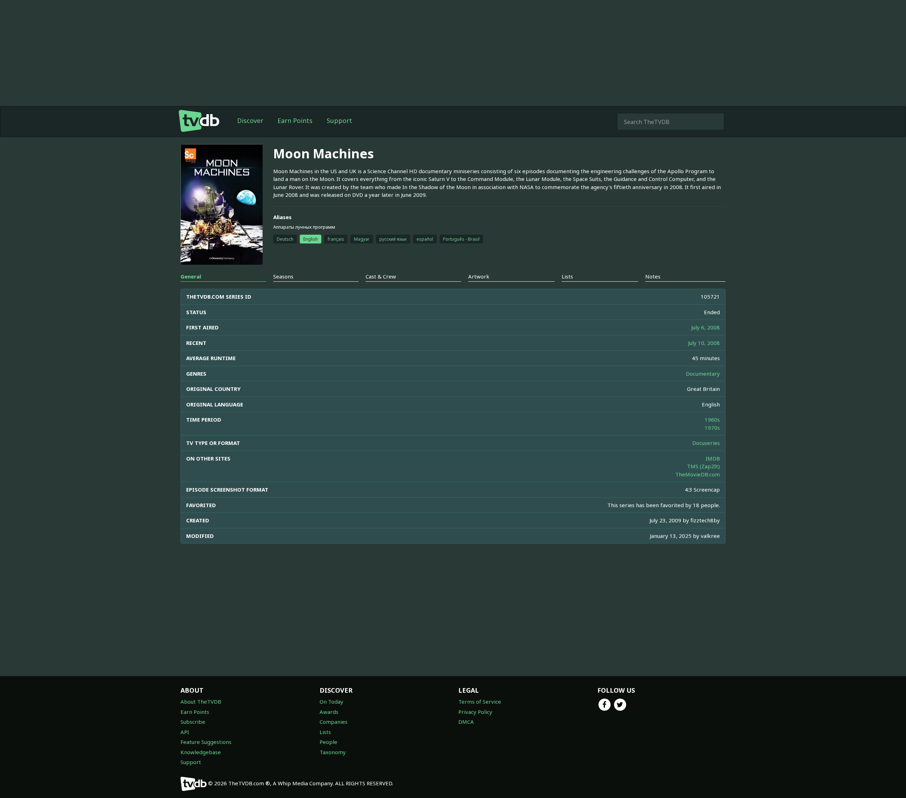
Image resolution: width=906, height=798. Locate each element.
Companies (334, 721)
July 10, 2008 (704, 342)
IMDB (713, 458)
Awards (329, 711)
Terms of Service (479, 701)
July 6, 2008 (705, 327)
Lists (325, 731)
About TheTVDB (200, 701)
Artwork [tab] (478, 276)
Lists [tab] (567, 276)
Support (339, 120)
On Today (331, 701)
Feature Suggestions (205, 741)
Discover (250, 120)
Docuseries (706, 442)
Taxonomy (333, 752)
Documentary (703, 373)
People (328, 741)
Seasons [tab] (283, 276)
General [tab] (190, 276)
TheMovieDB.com (697, 474)
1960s (712, 419)
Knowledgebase (200, 752)
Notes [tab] (652, 276)
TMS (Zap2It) (703, 466)
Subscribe (192, 721)
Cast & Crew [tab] (381, 276)
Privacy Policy (475, 711)
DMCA (466, 721)
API (184, 731)
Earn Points (294, 120)
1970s (712, 427)
